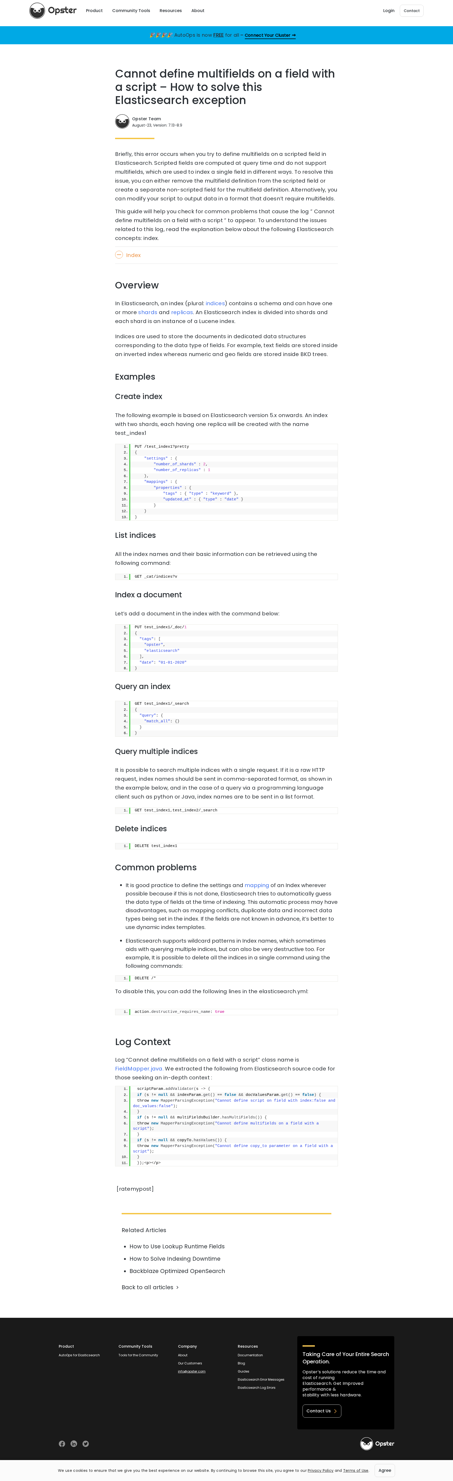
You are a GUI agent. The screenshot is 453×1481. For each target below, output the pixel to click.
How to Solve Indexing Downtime (175, 1259)
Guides (243, 1371)
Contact (412, 10)
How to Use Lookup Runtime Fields (177, 1246)
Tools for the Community (138, 1355)
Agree (385, 1470)
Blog (241, 1363)
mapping (257, 885)
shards (147, 312)
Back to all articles (147, 1287)
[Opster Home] (53, 11)
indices (215, 303)
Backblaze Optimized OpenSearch (177, 1271)
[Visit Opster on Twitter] (85, 1443)
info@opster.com (192, 1371)
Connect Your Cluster (268, 35)
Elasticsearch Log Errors (257, 1387)
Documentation (250, 1355)
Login (389, 11)
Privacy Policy (320, 1470)
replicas (182, 312)
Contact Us (318, 1411)
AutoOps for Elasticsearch (79, 1355)
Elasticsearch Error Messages (261, 1379)
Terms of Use (356, 1470)
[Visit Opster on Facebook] (62, 1443)
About (182, 1355)
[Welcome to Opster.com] (377, 1443)
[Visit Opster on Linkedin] (74, 1443)
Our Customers (190, 1363)
